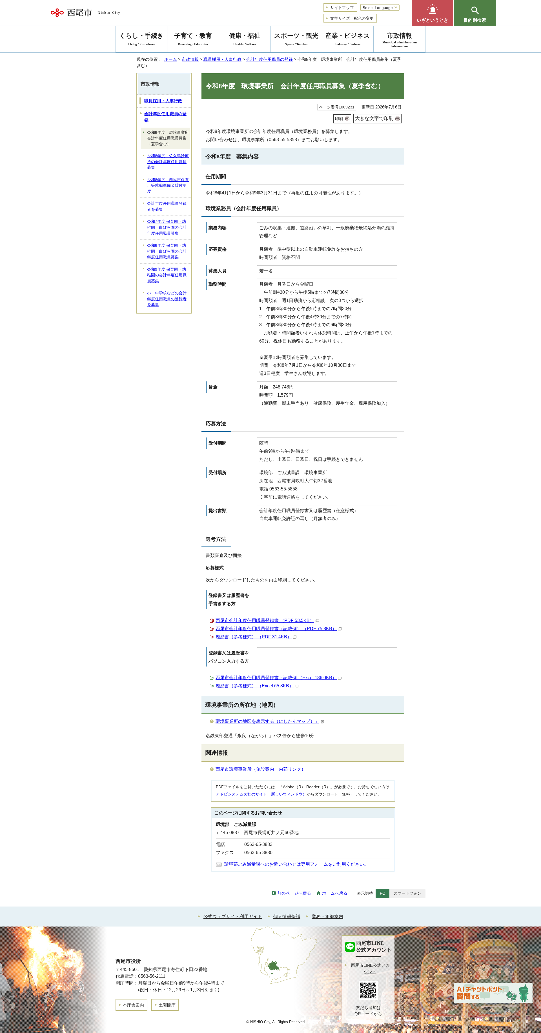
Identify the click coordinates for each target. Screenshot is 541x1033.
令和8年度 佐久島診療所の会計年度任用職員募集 (168, 162)
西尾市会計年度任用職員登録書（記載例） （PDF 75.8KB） (276, 628)
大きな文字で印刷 (374, 118)
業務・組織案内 (327, 916)
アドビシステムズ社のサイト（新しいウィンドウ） (261, 794)
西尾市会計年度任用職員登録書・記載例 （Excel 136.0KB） (276, 677)
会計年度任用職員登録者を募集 (167, 206)
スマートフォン (407, 893)
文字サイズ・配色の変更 (352, 18)
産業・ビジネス (347, 39)
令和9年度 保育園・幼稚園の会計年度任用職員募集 (167, 275)
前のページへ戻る (294, 893)
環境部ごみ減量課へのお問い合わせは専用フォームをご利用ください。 (296, 864)
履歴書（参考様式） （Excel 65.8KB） (255, 685)
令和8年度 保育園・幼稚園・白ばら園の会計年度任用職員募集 (167, 251)
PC (382, 893)
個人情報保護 (286, 916)
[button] (432, 13)
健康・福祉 (244, 39)
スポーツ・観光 (296, 39)
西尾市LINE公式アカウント (370, 968)
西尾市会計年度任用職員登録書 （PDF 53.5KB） (265, 620)
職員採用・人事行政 (222, 59)
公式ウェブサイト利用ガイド (232, 916)
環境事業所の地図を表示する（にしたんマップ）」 (267, 721)
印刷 (339, 118)
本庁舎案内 (133, 1005)
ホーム (170, 59)
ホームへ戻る (334, 893)
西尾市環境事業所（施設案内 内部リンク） (261, 769)
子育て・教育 (193, 39)
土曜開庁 (167, 1005)
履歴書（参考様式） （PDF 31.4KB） (254, 636)
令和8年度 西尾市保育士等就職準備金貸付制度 (168, 186)
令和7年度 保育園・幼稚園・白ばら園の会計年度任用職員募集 (167, 227)
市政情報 (190, 59)
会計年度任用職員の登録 (269, 59)
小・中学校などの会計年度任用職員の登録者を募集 (167, 299)
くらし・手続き (141, 39)
